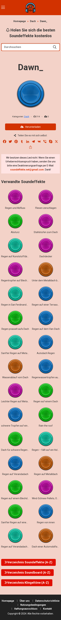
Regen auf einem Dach (46, 401)
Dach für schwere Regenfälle (16, 450)
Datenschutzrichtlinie (47, 600)
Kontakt (47, 608)
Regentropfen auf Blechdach (16, 280)
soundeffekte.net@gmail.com (27, 169)
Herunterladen (33, 127)
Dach (33, 21)
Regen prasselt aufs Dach (15, 329)
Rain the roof (46, 425)
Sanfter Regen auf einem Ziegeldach (21, 522)
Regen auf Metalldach (46, 474)
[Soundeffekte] (30, 8)
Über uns (25, 600)
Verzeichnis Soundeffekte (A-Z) (29, 562)
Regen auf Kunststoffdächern (17, 256)
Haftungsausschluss (25, 608)
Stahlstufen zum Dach (46, 232)
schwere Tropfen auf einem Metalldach (22, 425)
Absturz (15, 232)
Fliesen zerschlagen (45, 208)
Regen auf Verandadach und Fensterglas (23, 546)
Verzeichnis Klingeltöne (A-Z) (28, 582)
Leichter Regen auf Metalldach (17, 401)
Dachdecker (45, 256)
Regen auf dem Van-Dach (46, 329)
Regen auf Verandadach (15, 474)
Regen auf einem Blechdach (16, 498)
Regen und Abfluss (15, 208)
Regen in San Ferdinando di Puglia (19, 304)
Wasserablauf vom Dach (15, 377)
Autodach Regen (46, 353)
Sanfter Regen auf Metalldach (17, 353)
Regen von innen (46, 522)
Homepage (19, 21)
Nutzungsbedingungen (33, 605)
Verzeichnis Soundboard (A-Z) (28, 572)
